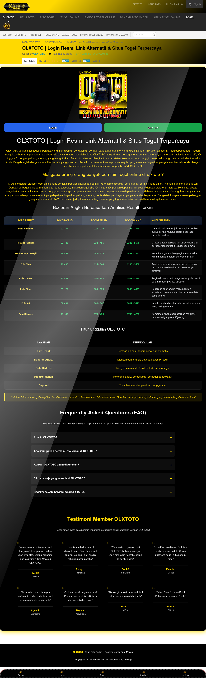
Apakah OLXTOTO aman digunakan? (103, 464)
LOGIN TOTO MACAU (53, 42)
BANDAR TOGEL (69, 34)
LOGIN (53, 127)
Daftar (103, 675)
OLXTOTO (7, 34)
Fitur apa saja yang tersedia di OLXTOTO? (103, 478)
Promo (21, 675)
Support (96, 60)
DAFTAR (153, 127)
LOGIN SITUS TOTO (31, 42)
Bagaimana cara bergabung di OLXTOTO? (103, 491)
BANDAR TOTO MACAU (117, 34)
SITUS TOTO (20, 34)
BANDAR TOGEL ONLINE (91, 34)
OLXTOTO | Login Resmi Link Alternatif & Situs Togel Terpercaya (95, 42)
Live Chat (185, 675)
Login (62, 675)
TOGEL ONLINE (52, 34)
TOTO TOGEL (35, 34)
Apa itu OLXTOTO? (103, 437)
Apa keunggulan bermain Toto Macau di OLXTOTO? (103, 450)
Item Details (29, 60)
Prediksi (144, 675)
